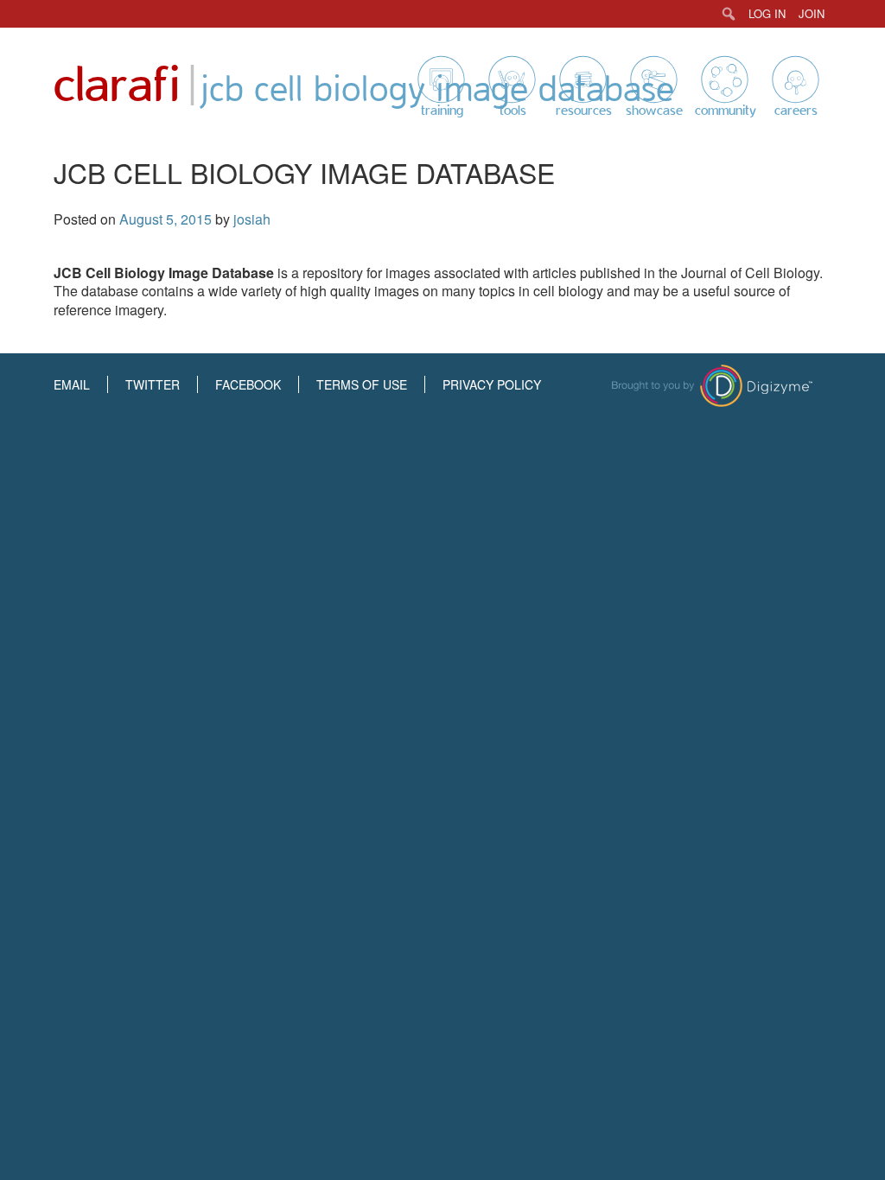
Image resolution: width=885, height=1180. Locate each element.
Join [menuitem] (812, 13)
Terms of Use (361, 384)
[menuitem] (729, 14)
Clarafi (117, 86)
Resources (584, 110)
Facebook (248, 384)
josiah (252, 219)
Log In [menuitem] (767, 13)
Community (725, 110)
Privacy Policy (491, 384)
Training (442, 110)
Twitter (152, 384)
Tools (513, 110)
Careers (796, 110)
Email (72, 384)
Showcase (654, 110)
